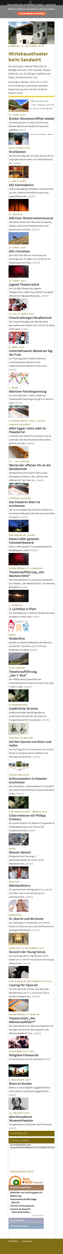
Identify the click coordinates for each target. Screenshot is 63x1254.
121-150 (39, 108)
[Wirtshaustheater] (31, 43)
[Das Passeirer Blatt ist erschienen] (19, 494)
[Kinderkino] (19, 631)
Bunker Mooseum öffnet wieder (32, 118)
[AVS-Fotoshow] (19, 243)
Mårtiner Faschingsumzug (28, 391)
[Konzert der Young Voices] (19, 944)
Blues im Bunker (20, 1083)
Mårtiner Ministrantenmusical (31, 218)
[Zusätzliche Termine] (19, 701)
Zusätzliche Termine (23, 708)
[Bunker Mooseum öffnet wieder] (19, 111)
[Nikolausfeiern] (19, 878)
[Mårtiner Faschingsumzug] (19, 384)
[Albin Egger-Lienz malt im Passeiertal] (19, 417)
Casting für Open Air (23, 985)
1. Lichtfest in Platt (22, 609)
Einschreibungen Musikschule (30, 317)
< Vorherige (40, 105)
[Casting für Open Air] (19, 977)
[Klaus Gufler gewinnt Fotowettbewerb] (19, 531)
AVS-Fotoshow (19, 251)
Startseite (13, 1241)
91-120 (32, 108)
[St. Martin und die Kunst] (19, 911)
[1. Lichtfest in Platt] (19, 601)
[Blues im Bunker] (19, 1076)
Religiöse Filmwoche (24, 1055)
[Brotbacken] (19, 144)
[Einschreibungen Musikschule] (19, 310)
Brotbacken (17, 151)
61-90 (52, 105)
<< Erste (33, 105)
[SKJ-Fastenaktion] (19, 177)
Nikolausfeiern (19, 885)
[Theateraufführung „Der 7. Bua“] (19, 664)
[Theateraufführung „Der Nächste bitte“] (19, 564)
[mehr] (22, 130)
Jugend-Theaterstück (24, 284)
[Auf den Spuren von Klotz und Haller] (19, 734)
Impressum (27, 1241)
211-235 (36, 134)
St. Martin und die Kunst (26, 918)
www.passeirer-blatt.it (22, 1171)
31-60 (47, 105)
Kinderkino (17, 638)
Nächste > (43, 134)
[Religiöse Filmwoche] (19, 1047)
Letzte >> (51, 134)
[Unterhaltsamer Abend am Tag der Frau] (19, 343)
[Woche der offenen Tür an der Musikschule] (19, 457)
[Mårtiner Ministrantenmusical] (19, 210)
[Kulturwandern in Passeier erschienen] (19, 771)
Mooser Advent (20, 852)
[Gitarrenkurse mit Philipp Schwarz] (19, 808)
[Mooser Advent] (19, 844)
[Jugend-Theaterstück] (19, 277)
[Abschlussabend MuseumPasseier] (19, 1109)
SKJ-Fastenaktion (21, 185)
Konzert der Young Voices (27, 952)
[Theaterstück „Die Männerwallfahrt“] (19, 1010)
